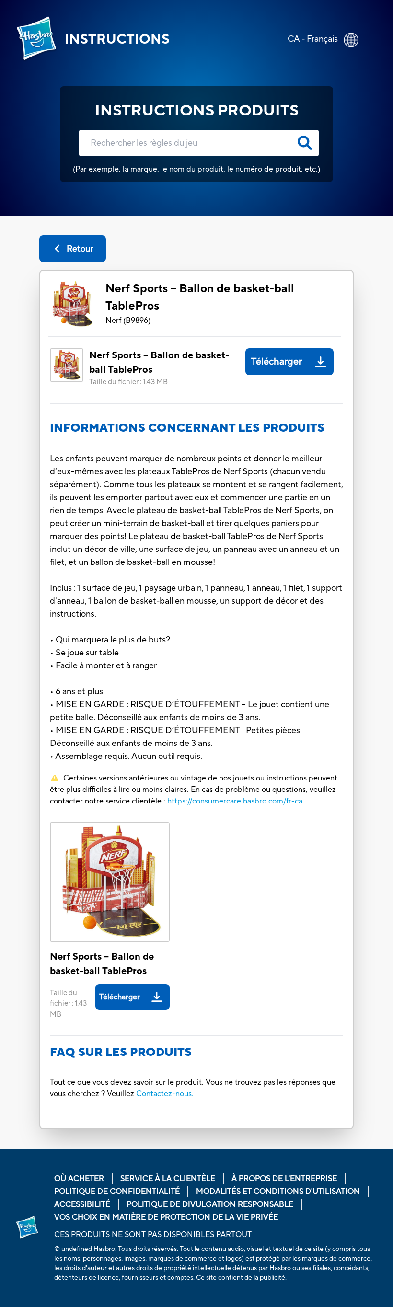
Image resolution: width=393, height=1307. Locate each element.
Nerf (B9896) (127, 320)
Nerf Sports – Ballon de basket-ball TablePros (199, 297)
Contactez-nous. (165, 1094)
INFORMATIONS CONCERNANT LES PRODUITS (187, 428)
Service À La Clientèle (167, 1178)
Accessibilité (82, 1204)
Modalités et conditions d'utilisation (278, 1191)
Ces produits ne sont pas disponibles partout (153, 1234)
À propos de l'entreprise (284, 1178)
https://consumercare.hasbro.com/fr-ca (234, 801)
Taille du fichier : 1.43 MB (128, 382)
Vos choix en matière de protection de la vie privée (166, 1217)
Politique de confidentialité (117, 1191)
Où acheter (79, 1178)
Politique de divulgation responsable (210, 1204)
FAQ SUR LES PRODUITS (121, 1052)
